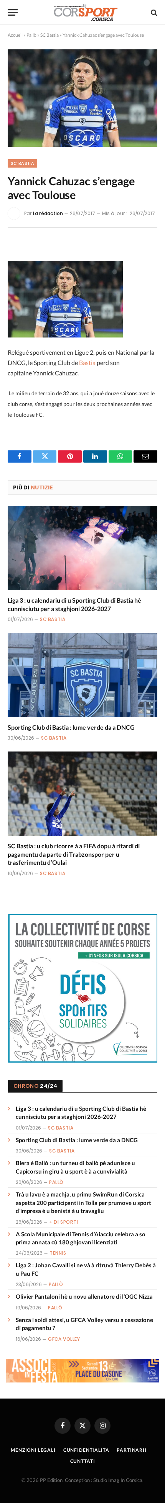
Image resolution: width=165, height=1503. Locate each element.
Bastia (87, 362)
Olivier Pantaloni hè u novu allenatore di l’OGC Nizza (84, 1296)
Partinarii (131, 1450)
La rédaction (48, 213)
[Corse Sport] (86, 12)
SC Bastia (49, 35)
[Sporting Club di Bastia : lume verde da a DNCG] (82, 675)
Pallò (31, 35)
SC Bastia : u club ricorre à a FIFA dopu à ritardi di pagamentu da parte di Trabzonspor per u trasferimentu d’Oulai (74, 854)
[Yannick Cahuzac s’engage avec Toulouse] (82, 98)
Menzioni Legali (33, 1450)
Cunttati (82, 1461)
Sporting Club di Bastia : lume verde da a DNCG (71, 727)
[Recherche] (153, 12)
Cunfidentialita (86, 1450)
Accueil (15, 35)
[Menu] (13, 12)
